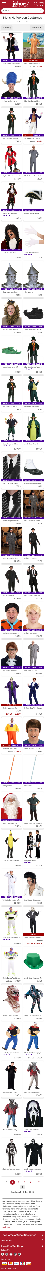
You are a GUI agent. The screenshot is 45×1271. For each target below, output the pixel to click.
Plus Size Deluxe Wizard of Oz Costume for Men (33, 367)
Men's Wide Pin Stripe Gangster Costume (32, 521)
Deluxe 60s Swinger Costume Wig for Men (10, 670)
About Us (6, 1240)
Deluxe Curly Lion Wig (10, 329)
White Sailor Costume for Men (11, 900)
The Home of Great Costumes (18, 1235)
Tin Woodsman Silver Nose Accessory (10, 292)
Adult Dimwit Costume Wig (32, 748)
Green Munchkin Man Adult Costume (9, 444)
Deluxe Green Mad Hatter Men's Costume (11, 138)
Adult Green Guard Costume (31, 444)
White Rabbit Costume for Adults (32, 138)
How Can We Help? (12, 1246)
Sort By (35, 28)
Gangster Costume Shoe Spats (32, 483)
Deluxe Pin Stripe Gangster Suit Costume (32, 558)
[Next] (22, 1187)
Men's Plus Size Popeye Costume (32, 1053)
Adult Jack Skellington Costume (32, 937)
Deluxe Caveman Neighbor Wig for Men (32, 633)
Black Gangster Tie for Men (10, 483)
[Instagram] (11, 1254)
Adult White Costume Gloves (32, 253)
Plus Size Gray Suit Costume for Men (30, 670)
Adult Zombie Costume (32, 1015)
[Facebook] (2, 1254)
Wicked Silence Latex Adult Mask (10, 1015)
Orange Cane (7, 786)
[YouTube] (19, 1254)
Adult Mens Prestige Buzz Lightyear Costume (11, 937)
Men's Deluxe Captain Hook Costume (10, 213)
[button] (41, 4)
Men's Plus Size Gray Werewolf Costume (9, 1130)
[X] (6, 1254)
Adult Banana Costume (10, 861)
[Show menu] (4, 4)
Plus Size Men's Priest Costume (10, 1092)
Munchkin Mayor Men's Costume (32, 406)
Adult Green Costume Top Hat (33, 978)
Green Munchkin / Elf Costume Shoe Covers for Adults (11, 367)
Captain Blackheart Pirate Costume (11, 176)
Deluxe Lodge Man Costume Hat (9, 101)
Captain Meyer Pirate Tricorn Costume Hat (31, 213)
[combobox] (20, 10)
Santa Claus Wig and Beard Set (9, 823)
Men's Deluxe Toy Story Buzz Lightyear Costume (11, 978)
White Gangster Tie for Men (10, 521)
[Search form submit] (41, 10)
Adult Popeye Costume (10, 1053)
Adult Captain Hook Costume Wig (9, 253)
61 (39, 1182)
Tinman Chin (28, 292)
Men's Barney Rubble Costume (32, 63)
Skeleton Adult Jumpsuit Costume (11, 1169)
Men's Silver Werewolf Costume (32, 1092)
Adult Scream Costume (32, 1169)
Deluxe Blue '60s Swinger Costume (33, 708)
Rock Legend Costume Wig (32, 900)
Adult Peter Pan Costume (33, 823)
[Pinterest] (15, 1254)
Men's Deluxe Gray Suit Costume (32, 176)
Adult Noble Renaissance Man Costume (11, 63)
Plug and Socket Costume (30, 861)
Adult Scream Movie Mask (31, 1130)
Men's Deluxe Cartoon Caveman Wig (10, 633)
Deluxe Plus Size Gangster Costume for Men (10, 595)
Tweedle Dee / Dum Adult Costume (9, 748)
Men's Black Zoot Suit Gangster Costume (32, 595)
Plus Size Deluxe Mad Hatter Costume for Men (32, 101)
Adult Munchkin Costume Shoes (33, 329)
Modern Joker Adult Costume (9, 708)
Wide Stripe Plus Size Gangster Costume (10, 558)
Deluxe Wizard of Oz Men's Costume (9, 406)
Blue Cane (28, 786)
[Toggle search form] (35, 4)
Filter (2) (7, 28)
